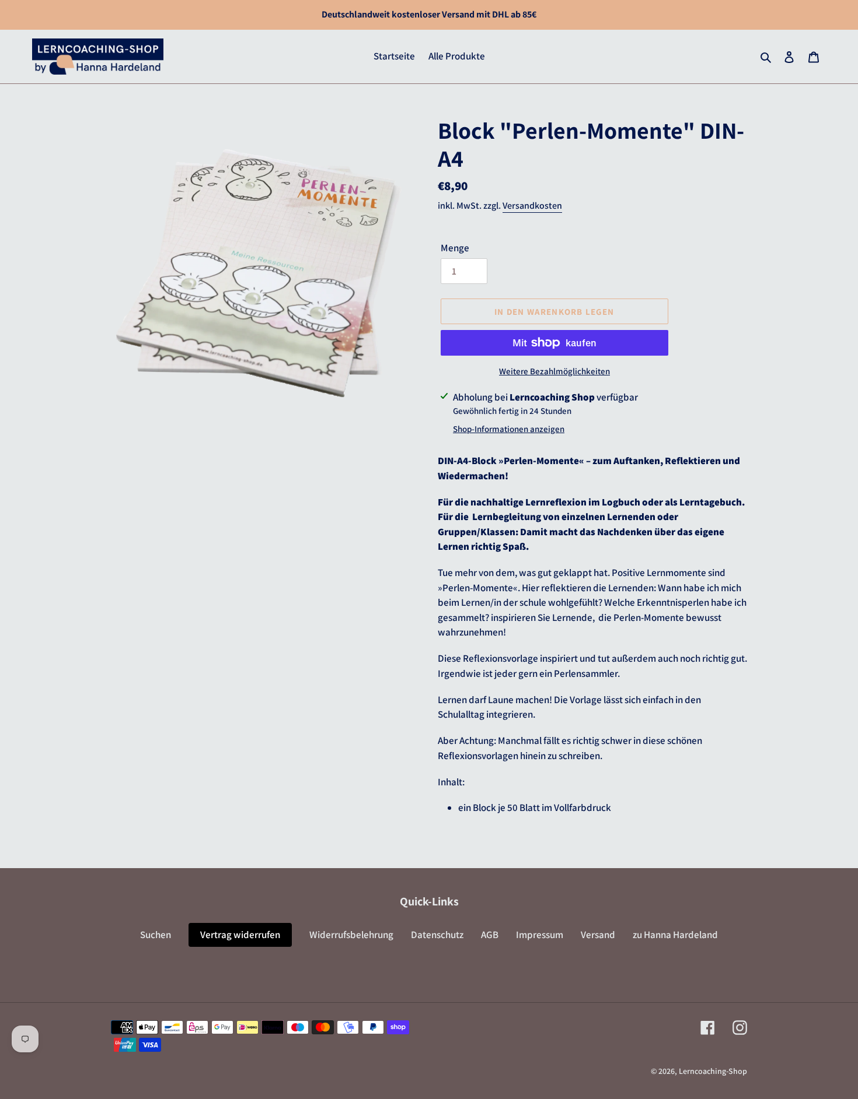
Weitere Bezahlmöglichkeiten (554, 371)
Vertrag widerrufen (240, 934)
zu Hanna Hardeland (675, 934)
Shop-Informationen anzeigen (508, 428)
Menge (455, 247)
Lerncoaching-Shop (713, 1071)
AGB (489, 934)
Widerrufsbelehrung (351, 934)
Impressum (539, 934)
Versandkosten (532, 205)
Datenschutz (437, 934)
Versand (598, 934)
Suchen (155, 934)
